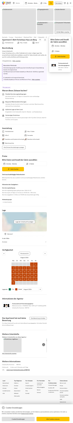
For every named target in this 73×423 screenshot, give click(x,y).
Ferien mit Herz (63, 388)
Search (27, 383)
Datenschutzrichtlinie (27, 413)
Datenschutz (63, 402)
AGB (61, 399)
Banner (39, 390)
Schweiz (4, 388)
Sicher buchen (28, 388)
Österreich (5, 385)
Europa (11, 37)
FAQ (26, 390)
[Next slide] (43, 344)
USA (4, 393)
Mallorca (16, 383)
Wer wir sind (63, 383)
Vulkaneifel (41, 37)
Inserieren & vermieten (40, 383)
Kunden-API (51, 388)
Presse (61, 385)
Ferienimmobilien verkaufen (64, 395)
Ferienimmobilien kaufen (64, 391)
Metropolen (17, 396)
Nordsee (16, 385)
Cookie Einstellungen (18, 419)
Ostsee (15, 388)
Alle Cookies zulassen (53, 419)
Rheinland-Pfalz (28, 37)
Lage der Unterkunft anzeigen (24, 222)
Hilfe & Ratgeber (41, 387)
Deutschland (18, 37)
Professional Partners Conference (53, 391)
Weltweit (16, 393)
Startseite (4, 37)
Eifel (35, 37)
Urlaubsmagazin (29, 385)
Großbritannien (6, 390)
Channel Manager (52, 385)
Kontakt (27, 393)
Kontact (39, 392)
